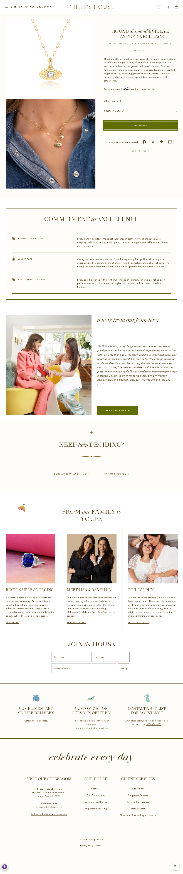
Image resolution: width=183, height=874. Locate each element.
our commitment (138, 622)
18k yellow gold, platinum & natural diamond (140, 43)
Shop (13, 7)
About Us (96, 788)
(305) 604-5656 (153, 724)
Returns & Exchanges (138, 801)
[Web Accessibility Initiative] (4, 866)
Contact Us (138, 788)
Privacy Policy (86, 845)
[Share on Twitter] (153, 142)
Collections (26, 7)
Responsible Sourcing (96, 808)
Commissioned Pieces (96, 801)
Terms (99, 845)
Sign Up (123, 668)
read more (12, 622)
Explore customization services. (91, 727)
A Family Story (45, 7)
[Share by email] (170, 142)
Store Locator (138, 808)
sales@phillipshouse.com (49, 807)
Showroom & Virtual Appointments (138, 815)
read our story (76, 622)
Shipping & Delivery (138, 795)
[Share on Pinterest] (161, 142)
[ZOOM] (88, 90)
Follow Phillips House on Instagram (49, 814)
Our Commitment (96, 795)
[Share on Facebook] (144, 142)
